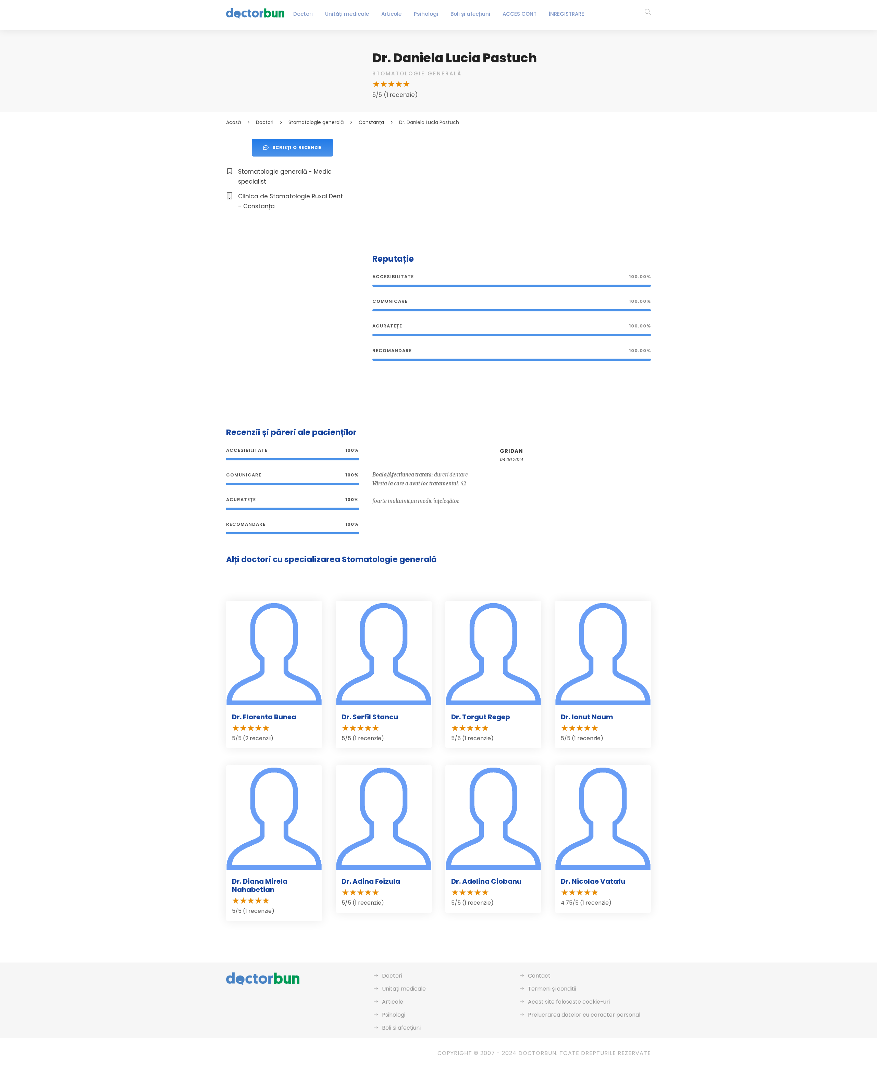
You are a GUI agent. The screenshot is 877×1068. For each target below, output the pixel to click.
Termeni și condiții (552, 989)
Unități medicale (347, 13)
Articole (391, 13)
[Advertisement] (511, 187)
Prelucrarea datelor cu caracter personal (584, 1015)
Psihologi (426, 13)
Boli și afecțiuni (470, 13)
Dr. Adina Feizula (371, 881)
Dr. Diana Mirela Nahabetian (259, 885)
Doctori (303, 13)
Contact (539, 976)
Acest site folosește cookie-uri (569, 1002)
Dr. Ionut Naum (587, 717)
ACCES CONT (519, 13)
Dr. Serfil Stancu (370, 717)
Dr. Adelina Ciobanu (486, 881)
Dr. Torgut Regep (480, 717)
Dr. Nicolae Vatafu (593, 881)
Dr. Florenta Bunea (264, 717)
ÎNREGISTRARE (566, 13)
